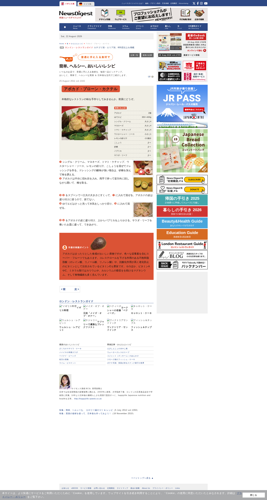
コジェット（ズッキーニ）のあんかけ (123, 356)
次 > (76, 289)
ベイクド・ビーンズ (67, 356)
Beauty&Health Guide (182, 223)
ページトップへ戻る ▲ (142, 478)
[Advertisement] (106, 443)
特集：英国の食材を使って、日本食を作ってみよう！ (85, 413)
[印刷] (152, 77)
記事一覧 (134, 55)
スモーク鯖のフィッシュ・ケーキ (121, 359)
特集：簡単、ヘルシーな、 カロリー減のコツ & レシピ (86, 410)
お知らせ (65, 488)
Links (177, 488)
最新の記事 (147, 55)
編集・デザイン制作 (153, 3)
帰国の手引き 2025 (182, 200)
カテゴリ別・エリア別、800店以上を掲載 (99, 47)
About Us (146, 488)
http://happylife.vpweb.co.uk (88, 399)
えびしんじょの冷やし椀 (117, 348)
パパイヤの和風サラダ (68, 352)
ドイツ (86, 3)
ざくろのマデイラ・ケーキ (70, 348)
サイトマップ (122, 488)
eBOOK (74, 488)
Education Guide (182, 234)
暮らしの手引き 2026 (182, 211)
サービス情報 (85, 488)
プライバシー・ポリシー (163, 488)
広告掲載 (165, 3)
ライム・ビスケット (67, 363)
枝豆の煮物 (64, 359)
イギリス (68, 3)
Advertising (183, 3)
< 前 (63, 289)
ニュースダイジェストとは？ (133, 3)
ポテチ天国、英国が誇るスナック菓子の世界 (125, 363)
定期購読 (173, 3)
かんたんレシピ (77, 43)
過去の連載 (135, 488)
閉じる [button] (253, 495)
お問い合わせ (99, 488)
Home (61, 43)
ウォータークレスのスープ (118, 352)
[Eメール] (149, 77)
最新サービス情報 (179, 55)
